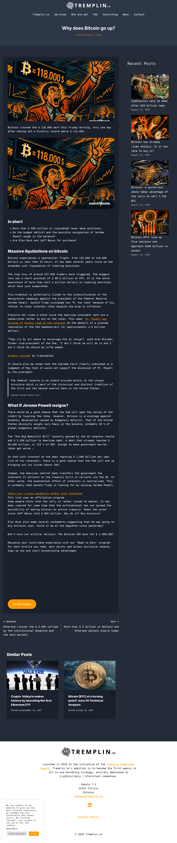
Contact (139, 14)
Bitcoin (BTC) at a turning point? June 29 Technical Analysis (85, 700)
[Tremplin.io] (88, 5)
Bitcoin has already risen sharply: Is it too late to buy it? (149, 146)
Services (60, 14)
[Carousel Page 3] (64, 723)
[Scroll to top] (170, 832)
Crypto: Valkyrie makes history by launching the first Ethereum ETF (31, 700)
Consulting (110, 14)
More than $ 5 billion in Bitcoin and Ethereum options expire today (91, 626)
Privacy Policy (88, 816)
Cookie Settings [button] (17, 834)
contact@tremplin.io (88, 796)
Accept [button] (34, 834)
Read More (11, 828)
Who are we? (79, 14)
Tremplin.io (40, 14)
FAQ (95, 14)
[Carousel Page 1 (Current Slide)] (57, 723)
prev (9, 691)
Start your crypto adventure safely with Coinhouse (45, 493)
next (113, 691)
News (126, 14)
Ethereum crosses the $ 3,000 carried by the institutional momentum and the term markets (30, 628)
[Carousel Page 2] (61, 723)
